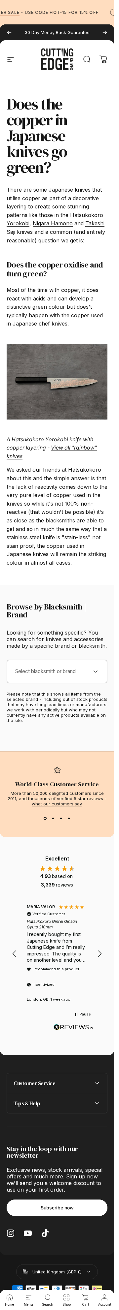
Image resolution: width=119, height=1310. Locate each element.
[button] (14, 954)
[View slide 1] (45, 818)
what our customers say (57, 803)
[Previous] (9, 32)
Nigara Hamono (53, 223)
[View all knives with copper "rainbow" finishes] (57, 382)
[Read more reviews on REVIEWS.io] (73, 1027)
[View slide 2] (53, 818)
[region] (57, 954)
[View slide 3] (61, 818)
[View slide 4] (69, 818)
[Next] (105, 32)
